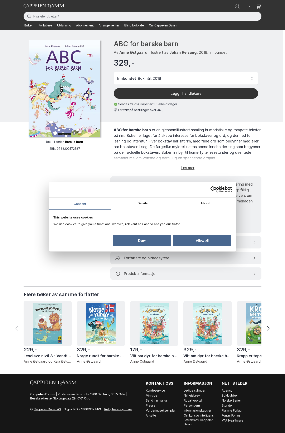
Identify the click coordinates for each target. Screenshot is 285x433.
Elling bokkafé (134, 25)
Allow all (202, 240)
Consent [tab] (80, 203)
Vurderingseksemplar (160, 410)
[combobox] (142, 16)
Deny (142, 240)
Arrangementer (109, 25)
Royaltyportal (193, 400)
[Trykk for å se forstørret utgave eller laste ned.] (64, 88)
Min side (151, 395)
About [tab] (205, 203)
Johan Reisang (183, 52)
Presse (150, 405)
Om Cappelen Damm (163, 25)
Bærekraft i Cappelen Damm (198, 422)
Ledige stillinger (195, 390)
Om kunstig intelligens (199, 415)
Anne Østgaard (133, 52)
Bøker (28, 25)
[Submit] (28, 16)
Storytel (227, 405)
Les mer (187, 168)
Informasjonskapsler (197, 410)
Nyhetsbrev (192, 395)
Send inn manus (157, 400)
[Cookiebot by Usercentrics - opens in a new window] (213, 189)
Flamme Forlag (232, 410)
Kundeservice (155, 390)
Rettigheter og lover (118, 409)
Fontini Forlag (231, 415)
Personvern (192, 405)
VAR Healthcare (232, 420)
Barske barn (74, 142)
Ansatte (151, 415)
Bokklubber (230, 395)
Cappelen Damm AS (47, 409)
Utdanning (64, 25)
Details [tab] (142, 203)
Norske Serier (231, 400)
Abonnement (85, 25)
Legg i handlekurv (185, 93)
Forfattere (45, 25)
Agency (227, 390)
